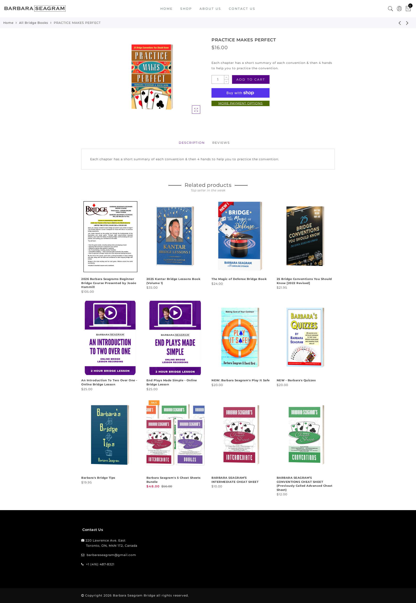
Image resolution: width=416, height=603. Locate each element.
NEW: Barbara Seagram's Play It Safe (240, 380)
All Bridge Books (33, 23)
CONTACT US (242, 9)
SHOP (186, 9)
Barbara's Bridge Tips (98, 477)
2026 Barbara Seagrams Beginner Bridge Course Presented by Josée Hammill (108, 283)
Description (192, 143)
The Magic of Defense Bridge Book (239, 279)
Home (8, 23)
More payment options (240, 103)
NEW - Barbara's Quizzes (296, 380)
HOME (166, 9)
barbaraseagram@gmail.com (111, 555)
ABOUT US (210, 9)
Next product (407, 22)
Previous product (396, 22)
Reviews (221, 143)
